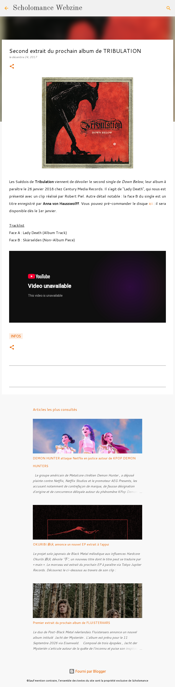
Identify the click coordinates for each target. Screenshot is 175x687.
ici (150, 203)
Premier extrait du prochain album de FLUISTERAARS (71, 622)
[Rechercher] (88, 8)
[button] (12, 67)
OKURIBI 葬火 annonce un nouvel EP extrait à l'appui (71, 544)
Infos (16, 336)
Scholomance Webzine (47, 8)
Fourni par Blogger (90, 671)
